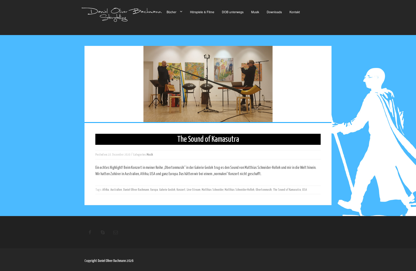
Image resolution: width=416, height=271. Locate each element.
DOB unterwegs (233, 12)
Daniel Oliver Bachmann (136, 189)
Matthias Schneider (212, 189)
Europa (154, 189)
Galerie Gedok (167, 189)
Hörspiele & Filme (202, 12)
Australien (116, 189)
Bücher (171, 12)
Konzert (181, 189)
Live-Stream (193, 189)
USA (304, 189)
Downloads (274, 12)
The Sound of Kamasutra (287, 189)
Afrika (105, 189)
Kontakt (294, 12)
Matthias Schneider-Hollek (239, 189)
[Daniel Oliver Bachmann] (121, 17)
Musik (255, 12)
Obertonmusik (264, 189)
